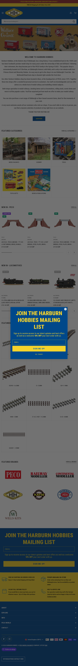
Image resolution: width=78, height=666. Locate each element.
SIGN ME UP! (39, 349)
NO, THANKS (39, 354)
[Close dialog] (65, 309)
